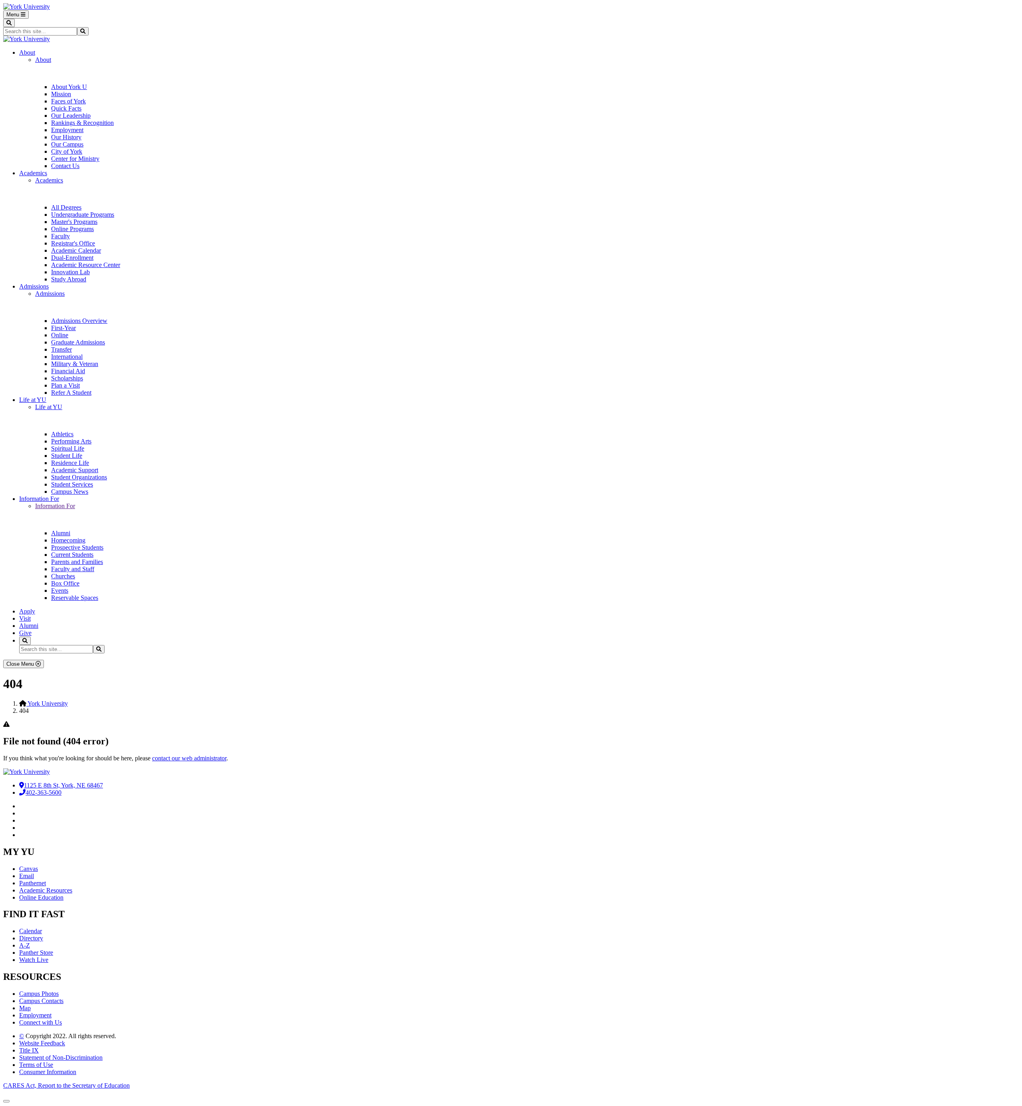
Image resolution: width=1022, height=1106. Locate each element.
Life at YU (32, 399)
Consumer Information (47, 1071)
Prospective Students (77, 547)
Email (26, 876)
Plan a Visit (65, 385)
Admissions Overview (79, 320)
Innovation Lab (70, 272)
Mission (61, 94)
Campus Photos (39, 993)
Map (25, 1008)
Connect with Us (40, 1022)
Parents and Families (77, 561)
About (27, 52)
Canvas (28, 868)
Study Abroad (68, 279)
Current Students (72, 554)
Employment (67, 130)
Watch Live (33, 959)
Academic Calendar (76, 250)
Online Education (41, 897)
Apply (27, 611)
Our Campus (67, 144)
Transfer (61, 349)
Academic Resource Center (85, 264)
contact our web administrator (189, 758)
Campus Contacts (41, 1000)
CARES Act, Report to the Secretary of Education (66, 1085)
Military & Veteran (74, 363)
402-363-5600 (43, 792)
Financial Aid (68, 371)
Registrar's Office (73, 243)
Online (59, 335)
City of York (66, 151)
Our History (66, 137)
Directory (31, 938)
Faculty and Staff (72, 569)
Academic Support (74, 470)
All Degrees (66, 207)
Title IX (29, 1050)
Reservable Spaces (74, 597)
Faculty (60, 236)
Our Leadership (71, 115)
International (67, 356)
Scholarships (67, 378)
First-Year (63, 327)
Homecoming (68, 540)
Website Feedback (42, 1043)
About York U (69, 86)
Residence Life (70, 462)
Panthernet (32, 883)
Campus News (69, 491)
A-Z (24, 945)
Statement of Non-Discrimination (61, 1057)
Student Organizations (79, 477)
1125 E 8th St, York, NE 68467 (63, 785)
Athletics (62, 434)
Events (59, 590)
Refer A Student (71, 392)
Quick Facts (66, 108)
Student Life (66, 455)
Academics (33, 173)
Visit (25, 618)
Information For (39, 498)
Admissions (34, 286)
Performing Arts (71, 441)
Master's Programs (74, 221)
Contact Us (65, 165)
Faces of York (68, 101)
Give (25, 632)
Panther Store (36, 952)
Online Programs (72, 229)
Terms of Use (36, 1064)
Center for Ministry (75, 158)
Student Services (72, 484)
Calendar (30, 931)
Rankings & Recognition (82, 122)
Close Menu (21, 664)
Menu (13, 15)
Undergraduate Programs (82, 214)
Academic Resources (45, 890)
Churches (63, 576)
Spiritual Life (67, 448)
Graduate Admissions (78, 342)
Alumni (60, 533)
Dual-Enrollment (72, 257)
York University (47, 703)
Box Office (65, 583)
